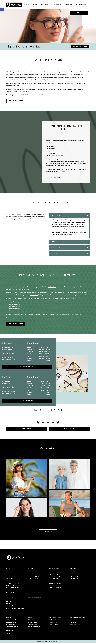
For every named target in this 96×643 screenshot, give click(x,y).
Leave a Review (27, 429)
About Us (26, 5)
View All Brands (48, 531)
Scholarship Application (12, 587)
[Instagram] (9, 633)
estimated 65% (10, 80)
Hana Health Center (11, 606)
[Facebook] (7, 633)
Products (57, 5)
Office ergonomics (57, 220)
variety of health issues (61, 298)
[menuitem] (27, 4)
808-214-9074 (11, 357)
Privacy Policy (10, 581)
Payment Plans (10, 574)
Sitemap (8, 576)
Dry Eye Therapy (53, 574)
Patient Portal (10, 585)
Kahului (8, 603)
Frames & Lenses (75, 574)
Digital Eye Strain (53, 578)
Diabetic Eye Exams (33, 578)
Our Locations (68, 5)
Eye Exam (34, 5)
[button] (2, 9)
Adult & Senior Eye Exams (34, 572)
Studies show (52, 287)
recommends (34, 295)
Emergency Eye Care (55, 581)
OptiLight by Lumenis (55, 576)
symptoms (64, 141)
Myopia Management (55, 572)
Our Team (9, 572)
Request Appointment (82, 5)
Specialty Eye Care (46, 5)
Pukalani (8, 601)
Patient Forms (10, 592)
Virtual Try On (74, 578)
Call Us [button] (78, 13)
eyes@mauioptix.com (12, 359)
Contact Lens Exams (33, 576)
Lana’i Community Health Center (15, 608)
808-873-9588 (11, 391)
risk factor (71, 293)
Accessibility (9, 578)
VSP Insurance (10, 590)
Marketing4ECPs (45, 641)
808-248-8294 (54, 624)
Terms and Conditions (12, 583)
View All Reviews (69, 429)
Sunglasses (73, 572)
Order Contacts (74, 576)
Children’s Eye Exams (33, 574)
